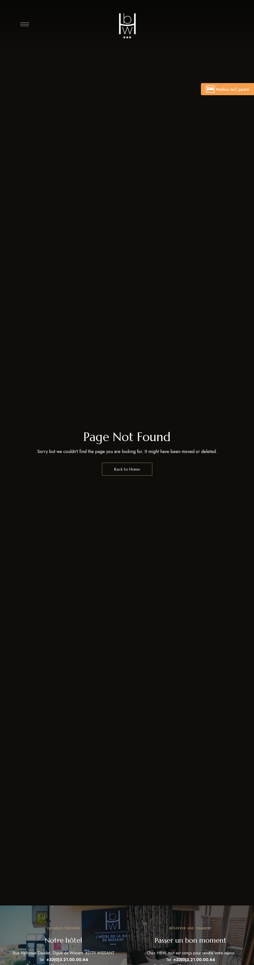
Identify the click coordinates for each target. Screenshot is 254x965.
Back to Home (127, 469)
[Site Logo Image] (127, 25)
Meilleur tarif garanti (232, 89)
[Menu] (24, 24)
